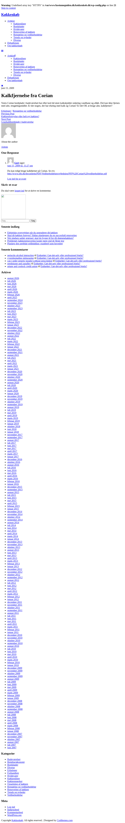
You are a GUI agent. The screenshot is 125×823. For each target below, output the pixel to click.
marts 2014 (12, 536)
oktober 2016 (13, 462)
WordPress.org (14, 815)
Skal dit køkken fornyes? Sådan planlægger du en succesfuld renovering (42, 235)
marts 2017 (12, 454)
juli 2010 (11, 648)
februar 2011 (13, 629)
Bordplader (18, 26)
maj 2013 (11, 555)
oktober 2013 (13, 547)
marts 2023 (12, 319)
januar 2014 (13, 539)
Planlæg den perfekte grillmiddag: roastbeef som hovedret (35, 243)
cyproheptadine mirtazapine (20, 258)
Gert (16, 163)
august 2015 (13, 492)
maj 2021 (11, 360)
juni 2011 (11, 618)
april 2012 (12, 591)
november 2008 (14, 703)
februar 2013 (13, 563)
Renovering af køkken (24, 32)
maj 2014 (11, 530)
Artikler (11, 21)
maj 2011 (11, 621)
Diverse (17, 40)
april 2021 (12, 363)
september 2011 (14, 610)
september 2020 (15, 379)
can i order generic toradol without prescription (29, 261)
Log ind (11, 807)
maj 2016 (11, 473)
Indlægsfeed (13, 809)
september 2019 (15, 404)
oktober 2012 (13, 574)
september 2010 (15, 643)
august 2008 (13, 712)
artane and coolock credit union (22, 266)
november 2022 (14, 330)
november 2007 (14, 736)
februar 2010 (13, 662)
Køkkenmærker (14, 781)
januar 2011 (13, 632)
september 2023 (15, 308)
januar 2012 (13, 599)
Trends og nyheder (22, 37)
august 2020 (13, 382)
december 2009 (14, 668)
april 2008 (12, 723)
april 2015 (12, 503)
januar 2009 (13, 698)
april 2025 (12, 297)
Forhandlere (13, 773)
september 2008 (15, 709)
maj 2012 (11, 588)
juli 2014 (11, 525)
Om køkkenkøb (14, 45)
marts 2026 (12, 292)
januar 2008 (13, 731)
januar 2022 (13, 347)
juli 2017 (11, 443)
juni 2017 (11, 445)
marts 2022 (12, 341)
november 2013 (14, 544)
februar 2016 (13, 481)
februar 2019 (13, 421)
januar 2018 (13, 432)
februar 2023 (13, 322)
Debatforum (13, 43)
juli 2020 (11, 385)
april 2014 (12, 533)
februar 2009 (13, 695)
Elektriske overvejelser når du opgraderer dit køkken (32, 232)
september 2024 (15, 300)
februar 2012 (13, 596)
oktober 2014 (13, 517)
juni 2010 (11, 651)
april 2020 (12, 388)
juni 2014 (11, 528)
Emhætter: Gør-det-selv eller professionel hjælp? (60, 255)
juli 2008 (11, 714)
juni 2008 (11, 717)
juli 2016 (11, 467)
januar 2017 (13, 456)
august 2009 (13, 679)
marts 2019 (12, 418)
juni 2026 (11, 283)
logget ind (19, 190)
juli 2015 (11, 495)
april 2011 (12, 624)
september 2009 (15, 676)
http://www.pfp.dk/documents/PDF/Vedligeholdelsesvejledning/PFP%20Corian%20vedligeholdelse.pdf (57, 173)
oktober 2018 (13, 426)
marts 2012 (12, 594)
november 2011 (14, 605)
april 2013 (12, 558)
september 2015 (15, 489)
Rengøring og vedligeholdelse (27, 34)
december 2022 (14, 327)
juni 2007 (11, 747)
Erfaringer (6, 111)
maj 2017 (11, 448)
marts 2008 (12, 725)
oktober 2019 (13, 401)
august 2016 (13, 465)
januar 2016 (13, 484)
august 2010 (13, 646)
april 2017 (12, 451)
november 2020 (14, 374)
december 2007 (14, 734)
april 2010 (12, 657)
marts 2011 (12, 627)
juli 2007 (11, 745)
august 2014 (13, 522)
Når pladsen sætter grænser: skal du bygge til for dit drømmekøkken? (40, 238)
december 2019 (14, 396)
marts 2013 (12, 561)
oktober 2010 (13, 640)
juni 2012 (11, 585)
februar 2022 (13, 344)
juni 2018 (11, 429)
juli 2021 (11, 358)
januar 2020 (13, 393)
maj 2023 (11, 316)
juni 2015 (11, 498)
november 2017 (14, 434)
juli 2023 (11, 311)
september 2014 (15, 519)
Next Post (6, 119)
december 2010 (14, 635)
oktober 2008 (13, 706)
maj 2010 (11, 654)
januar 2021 (13, 369)
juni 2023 (11, 314)
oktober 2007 (13, 739)
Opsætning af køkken (17, 784)
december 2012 (14, 569)
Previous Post (7, 113)
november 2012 (14, 572)
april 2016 (12, 476)
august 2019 (13, 407)
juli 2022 (11, 338)
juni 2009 (11, 684)
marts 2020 (12, 390)
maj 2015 (11, 500)
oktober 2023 (13, 305)
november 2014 (14, 514)
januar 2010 (13, 665)
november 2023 (14, 303)
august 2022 (13, 336)
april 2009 (12, 690)
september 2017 (15, 437)
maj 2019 (11, 412)
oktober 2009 (13, 673)
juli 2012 (11, 583)
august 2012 (13, 580)
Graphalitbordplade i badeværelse (17, 122)
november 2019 (14, 399)
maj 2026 (11, 286)
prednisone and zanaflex (19, 263)
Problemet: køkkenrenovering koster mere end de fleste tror (35, 241)
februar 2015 (13, 506)
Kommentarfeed (15, 812)
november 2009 (14, 670)
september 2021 (15, 352)
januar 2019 (13, 423)
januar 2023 (13, 325)
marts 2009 (12, 692)
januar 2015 (13, 508)
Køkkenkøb (10, 14)
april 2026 (12, 289)
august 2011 (13, 613)
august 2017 (13, 440)
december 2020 (14, 371)
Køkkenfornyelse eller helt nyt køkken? (20, 116)
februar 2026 (13, 294)
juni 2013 (11, 552)
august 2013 (13, 550)
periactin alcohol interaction (20, 255)
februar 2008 (13, 728)
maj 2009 (11, 687)
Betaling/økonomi (16, 762)
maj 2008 (11, 720)
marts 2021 (12, 366)
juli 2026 (11, 281)
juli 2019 (11, 410)
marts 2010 (12, 659)
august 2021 (13, 355)
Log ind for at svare (16, 179)
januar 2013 (13, 566)
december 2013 (14, 541)
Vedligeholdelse (15, 795)
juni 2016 (11, 470)
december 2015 (14, 487)
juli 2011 (11, 616)
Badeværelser (13, 759)
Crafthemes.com (65, 820)
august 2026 (13, 278)
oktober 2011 (13, 607)
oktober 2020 (13, 377)
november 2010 (14, 638)
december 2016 (14, 459)
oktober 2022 (13, 333)
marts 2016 (12, 478)
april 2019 (12, 415)
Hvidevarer (18, 29)
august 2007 (13, 742)
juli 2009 (11, 681)
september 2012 (15, 577)
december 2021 (14, 349)
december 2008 (14, 701)
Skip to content (8, 8)
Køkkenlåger (19, 23)
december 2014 (14, 511)
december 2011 (14, 602)
